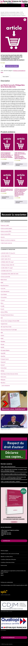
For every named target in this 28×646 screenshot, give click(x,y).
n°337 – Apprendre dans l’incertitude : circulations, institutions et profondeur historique (14, 470)
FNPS (2, 573)
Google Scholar (4, 323)
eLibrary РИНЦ (4, 312)
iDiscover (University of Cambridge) (9, 329)
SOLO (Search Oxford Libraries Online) (9, 373)
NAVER (2, 347)
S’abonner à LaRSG (5, 225)
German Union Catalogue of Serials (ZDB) (10, 320)
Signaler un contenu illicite (7, 556)
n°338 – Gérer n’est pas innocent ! (8, 466)
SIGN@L (2, 370)
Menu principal (26, 5)
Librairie (3, 237)
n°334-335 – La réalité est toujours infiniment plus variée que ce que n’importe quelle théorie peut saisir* (13, 477)
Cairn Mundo (4, 294)
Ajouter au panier (12, 66)
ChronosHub (4, 297)
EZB (2, 317)
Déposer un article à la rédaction (8, 240)
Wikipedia (3, 379)
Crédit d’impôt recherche (6, 243)
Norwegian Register (5, 350)
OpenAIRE (3, 353)
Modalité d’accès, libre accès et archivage (10, 553)
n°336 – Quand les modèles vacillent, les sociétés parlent (13, 474)
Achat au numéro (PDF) (6, 231)
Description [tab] (6, 76)
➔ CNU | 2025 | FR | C (5, 256)
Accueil (2, 12)
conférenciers (6, 540)
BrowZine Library (5, 285)
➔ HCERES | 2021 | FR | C (6, 270)
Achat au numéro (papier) (6, 228)
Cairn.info (3, 288)
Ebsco (2, 303)
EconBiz (2, 306)
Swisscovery (3, 376)
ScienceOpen (4, 368)
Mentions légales (4, 550)
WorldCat (3, 382)
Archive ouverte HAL (5, 276)
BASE (2, 282)
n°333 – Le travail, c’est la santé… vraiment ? (10, 481)
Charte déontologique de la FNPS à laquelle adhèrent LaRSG (14, 585)
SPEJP (2, 575)
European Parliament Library (7, 315)
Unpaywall (3, 362)
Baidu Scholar (4, 279)
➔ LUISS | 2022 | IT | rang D (7, 267)
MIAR (2, 338)
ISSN (2, 332)
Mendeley (3, 341)
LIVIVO (2, 335)
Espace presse (4, 565)
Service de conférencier (8, 637)
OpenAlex (3, 356)
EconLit (2, 309)
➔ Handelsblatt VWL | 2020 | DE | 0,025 (9, 273)
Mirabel (2, 344)
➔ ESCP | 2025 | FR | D (6, 259)
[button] (25, 19)
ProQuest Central (5, 359)
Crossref (3, 300)
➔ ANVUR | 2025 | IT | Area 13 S (8, 253)
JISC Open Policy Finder (6, 326)
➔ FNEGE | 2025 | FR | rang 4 (7, 262)
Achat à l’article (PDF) (5, 234)
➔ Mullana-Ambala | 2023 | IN (7, 264)
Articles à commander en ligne (12, 12)
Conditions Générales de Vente (7, 562)
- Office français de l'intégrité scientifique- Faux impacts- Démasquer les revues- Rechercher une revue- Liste (10, 533)
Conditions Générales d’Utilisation (8, 559)
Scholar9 (3, 365)
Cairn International (5, 291)
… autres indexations (5, 385)
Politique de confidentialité (7, 582)
